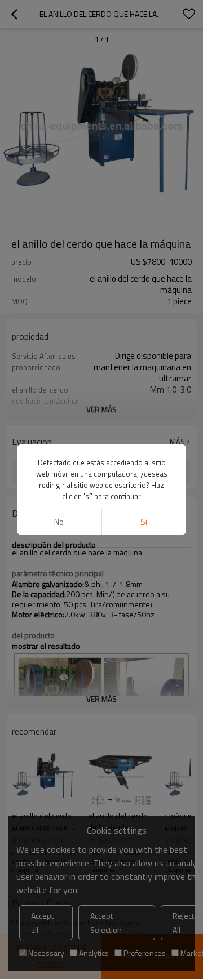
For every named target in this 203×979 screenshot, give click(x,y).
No (59, 521)
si (143, 521)
